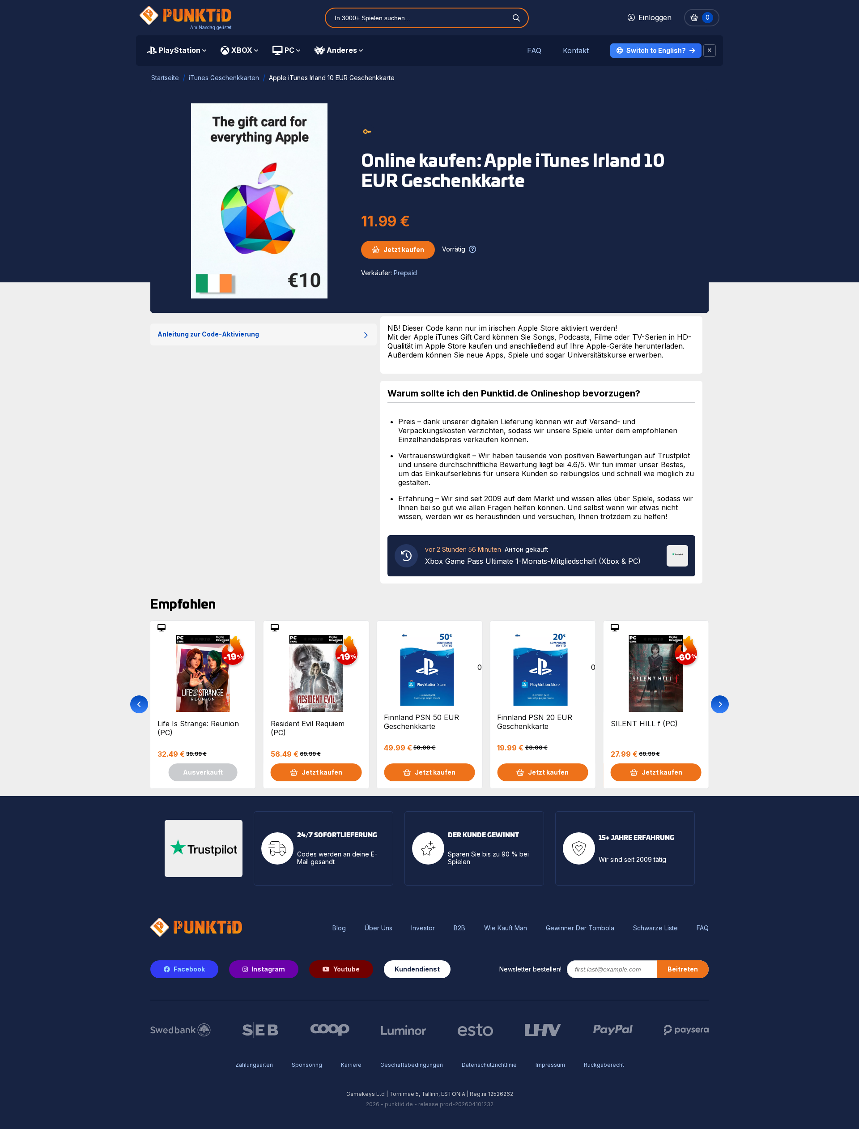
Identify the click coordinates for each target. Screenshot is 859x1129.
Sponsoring (307, 1064)
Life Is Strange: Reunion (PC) (198, 728)
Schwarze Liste (655, 928)
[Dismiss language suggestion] (709, 50)
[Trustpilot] (677, 555)
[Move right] (720, 704)
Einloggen (655, 17)
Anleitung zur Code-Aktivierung (208, 334)
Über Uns (378, 928)
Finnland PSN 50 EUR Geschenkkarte (421, 722)
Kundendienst (417, 969)
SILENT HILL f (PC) (644, 723)
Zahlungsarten (254, 1064)
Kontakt (576, 51)
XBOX (241, 50)
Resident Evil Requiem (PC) (307, 728)
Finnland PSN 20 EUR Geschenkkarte (534, 722)
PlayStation (179, 50)
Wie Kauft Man (505, 928)
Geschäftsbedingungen (411, 1064)
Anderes (342, 50)
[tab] (176, 51)
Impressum (550, 1064)
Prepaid (405, 273)
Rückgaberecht (604, 1064)
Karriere (351, 1064)
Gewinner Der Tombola (580, 928)
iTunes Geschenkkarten (224, 77)
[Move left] (139, 704)
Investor (423, 928)
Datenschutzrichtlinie (489, 1064)
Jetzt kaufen (403, 249)
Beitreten (683, 969)
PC (289, 50)
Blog (339, 928)
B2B (459, 928)
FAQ (534, 51)
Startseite (165, 77)
